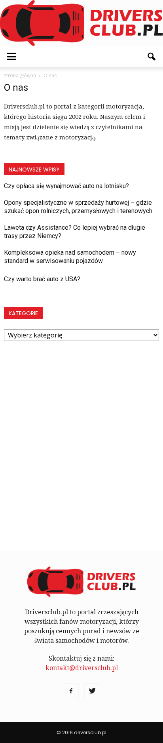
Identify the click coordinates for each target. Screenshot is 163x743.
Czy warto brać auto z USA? (42, 279)
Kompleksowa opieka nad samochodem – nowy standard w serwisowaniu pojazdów (70, 257)
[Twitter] (92, 691)
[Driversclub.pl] (81, 23)
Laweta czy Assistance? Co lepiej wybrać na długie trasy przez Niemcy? (74, 232)
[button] (152, 56)
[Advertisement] (81, 441)
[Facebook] (71, 691)
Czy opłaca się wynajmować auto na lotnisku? (66, 186)
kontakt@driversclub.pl (81, 668)
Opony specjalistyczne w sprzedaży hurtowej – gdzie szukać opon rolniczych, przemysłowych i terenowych (78, 207)
